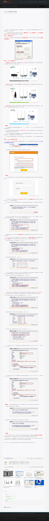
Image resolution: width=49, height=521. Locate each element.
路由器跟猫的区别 (28, 442)
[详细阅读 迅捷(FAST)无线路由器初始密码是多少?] (8, 474)
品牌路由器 (22, 513)
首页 (6, 6)
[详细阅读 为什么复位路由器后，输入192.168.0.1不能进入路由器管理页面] (39, 474)
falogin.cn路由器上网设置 (10, 11)
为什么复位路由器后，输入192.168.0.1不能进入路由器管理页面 (38, 478)
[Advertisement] (23, 21)
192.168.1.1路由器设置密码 (17, 477)
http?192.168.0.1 (8, 442)
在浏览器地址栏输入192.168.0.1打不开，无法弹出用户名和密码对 (28, 487)
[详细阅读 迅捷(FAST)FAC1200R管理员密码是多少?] (29, 474)
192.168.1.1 (19, 513)
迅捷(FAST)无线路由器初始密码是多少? (8, 478)
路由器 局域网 (23, 442)
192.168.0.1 (8, 6)
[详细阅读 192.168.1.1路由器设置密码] (18, 474)
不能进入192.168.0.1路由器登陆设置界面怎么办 (38, 487)
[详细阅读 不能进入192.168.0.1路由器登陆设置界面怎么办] (39, 483)
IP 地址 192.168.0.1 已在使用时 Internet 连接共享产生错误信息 (8, 487)
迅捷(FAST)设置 (32, 442)
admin (6, 464)
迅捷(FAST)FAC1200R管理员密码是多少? (29, 478)
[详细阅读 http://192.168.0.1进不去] (18, 483)
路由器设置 (33, 513)
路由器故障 (29, 513)
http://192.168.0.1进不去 (16, 486)
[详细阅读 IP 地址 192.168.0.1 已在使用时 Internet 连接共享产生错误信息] (8, 483)
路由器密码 (26, 513)
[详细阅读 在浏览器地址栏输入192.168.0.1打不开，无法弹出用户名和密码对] (29, 483)
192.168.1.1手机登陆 (42, 518)
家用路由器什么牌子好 (18, 442)
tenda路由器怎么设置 (12, 442)
